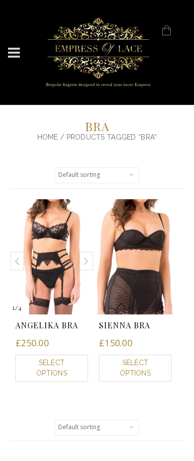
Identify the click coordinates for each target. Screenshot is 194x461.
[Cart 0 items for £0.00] (172, 34)
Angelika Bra (46, 325)
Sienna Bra (124, 325)
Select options (51, 368)
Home (47, 137)
